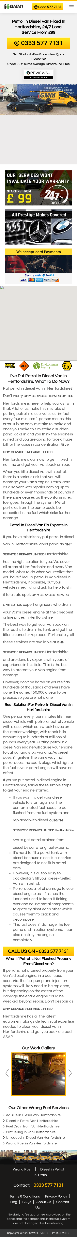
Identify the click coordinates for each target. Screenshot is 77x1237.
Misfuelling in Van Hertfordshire (30, 1132)
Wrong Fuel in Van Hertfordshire (31, 1143)
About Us (43, 1202)
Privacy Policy (56, 1196)
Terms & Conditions (25, 1196)
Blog (13, 1202)
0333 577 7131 (49, 1185)
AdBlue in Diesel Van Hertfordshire (33, 1115)
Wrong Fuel (22, 1169)
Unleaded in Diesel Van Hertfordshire (35, 1137)
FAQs (26, 1202)
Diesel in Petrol (52, 1169)
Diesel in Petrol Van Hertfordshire (32, 1121)
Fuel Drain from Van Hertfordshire (32, 1126)
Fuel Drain (38, 1175)
